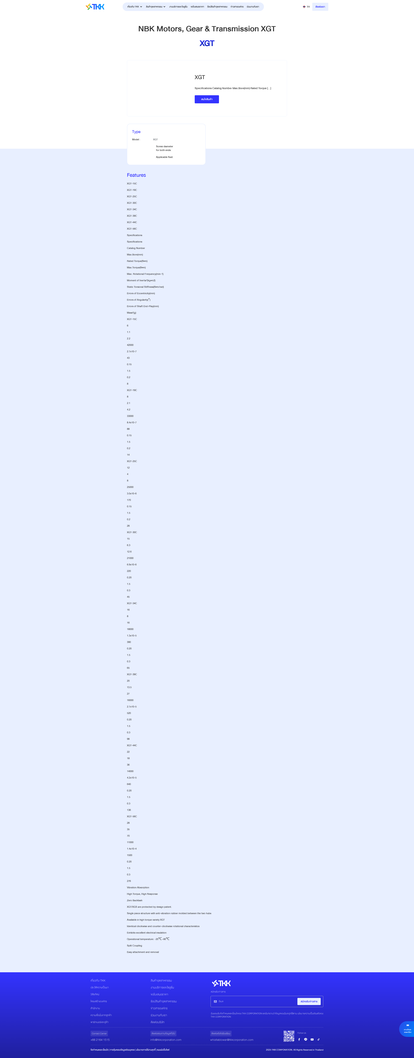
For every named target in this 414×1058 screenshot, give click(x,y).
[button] (306, 7)
